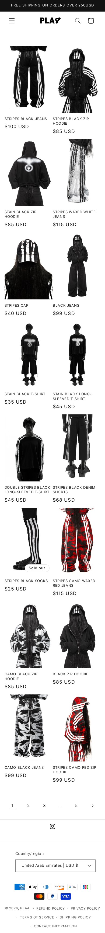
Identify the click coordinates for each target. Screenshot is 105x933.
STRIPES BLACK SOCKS (26, 581)
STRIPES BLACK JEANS (26, 119)
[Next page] (92, 805)
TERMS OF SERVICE (37, 917)
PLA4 (25, 908)
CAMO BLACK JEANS (24, 767)
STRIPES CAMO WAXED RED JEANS (74, 583)
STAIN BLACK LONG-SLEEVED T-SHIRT (72, 396)
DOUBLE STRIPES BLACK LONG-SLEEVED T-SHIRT (27, 489)
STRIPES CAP (17, 305)
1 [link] (12, 805)
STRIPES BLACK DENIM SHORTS (74, 489)
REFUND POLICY (50, 908)
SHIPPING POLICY (75, 917)
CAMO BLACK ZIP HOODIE (21, 676)
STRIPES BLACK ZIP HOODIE (71, 121)
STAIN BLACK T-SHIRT (25, 394)
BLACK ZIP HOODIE (71, 674)
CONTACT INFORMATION (55, 926)
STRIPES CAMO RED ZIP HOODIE (74, 769)
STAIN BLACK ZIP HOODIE (21, 214)
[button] (11, 20)
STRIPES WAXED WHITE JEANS (74, 214)
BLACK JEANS (66, 305)
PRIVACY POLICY (85, 908)
